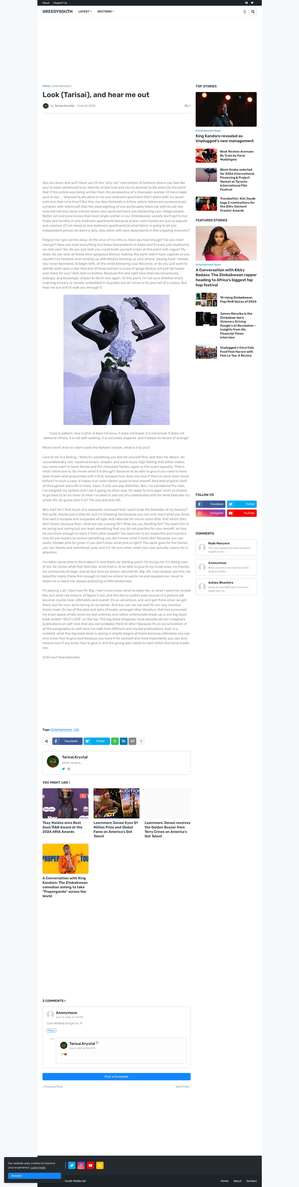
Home (46, 86)
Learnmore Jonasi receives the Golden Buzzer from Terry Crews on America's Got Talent (167, 829)
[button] (244, 11)
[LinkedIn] (124, 741)
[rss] (100, 1165)
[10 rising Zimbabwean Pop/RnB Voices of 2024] (206, 300)
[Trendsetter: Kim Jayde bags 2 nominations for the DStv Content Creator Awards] (206, 204)
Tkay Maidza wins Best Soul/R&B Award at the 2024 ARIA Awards (62, 827)
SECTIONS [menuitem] (104, 11)
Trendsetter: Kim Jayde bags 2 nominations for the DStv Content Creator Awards (237, 204)
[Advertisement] (150, 51)
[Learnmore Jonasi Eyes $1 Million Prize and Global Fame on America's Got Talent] (117, 803)
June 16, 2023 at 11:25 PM (69, 1017)
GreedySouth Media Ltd (70, 1181)
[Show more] (141, 741)
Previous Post (53, 1086)
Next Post (182, 1086)
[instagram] (69, 769)
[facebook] (246, 3)
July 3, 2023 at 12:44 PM (82, 1048)
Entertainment (62, 86)
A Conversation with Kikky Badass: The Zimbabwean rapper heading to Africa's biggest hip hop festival (226, 277)
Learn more (38, 1167)
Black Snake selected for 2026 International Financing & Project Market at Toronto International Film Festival (237, 179)
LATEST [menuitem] (84, 11)
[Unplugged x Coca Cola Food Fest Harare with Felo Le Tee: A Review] (206, 352)
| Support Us (60, 2)
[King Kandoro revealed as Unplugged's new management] (226, 109)
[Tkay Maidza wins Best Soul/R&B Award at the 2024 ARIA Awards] (65, 803)
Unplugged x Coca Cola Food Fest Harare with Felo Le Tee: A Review (237, 351)
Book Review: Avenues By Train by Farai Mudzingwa (236, 155)
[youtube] (90, 1165)
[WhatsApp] (115, 741)
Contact (251, 1181)
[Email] (132, 741)
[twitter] (252, 3)
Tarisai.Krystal (75, 757)
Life (76, 729)
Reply (51, 1030)
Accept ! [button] (16, 1175)
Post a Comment (116, 1076)
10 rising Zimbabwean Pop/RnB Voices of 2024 (238, 299)
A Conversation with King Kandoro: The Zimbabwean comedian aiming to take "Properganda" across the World (65, 887)
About (46, 2)
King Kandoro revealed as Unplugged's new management (225, 138)
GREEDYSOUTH (58, 11)
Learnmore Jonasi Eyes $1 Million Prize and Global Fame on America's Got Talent (116, 829)
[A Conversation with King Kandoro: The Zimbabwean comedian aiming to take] (65, 859)
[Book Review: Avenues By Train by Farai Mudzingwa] (206, 156)
